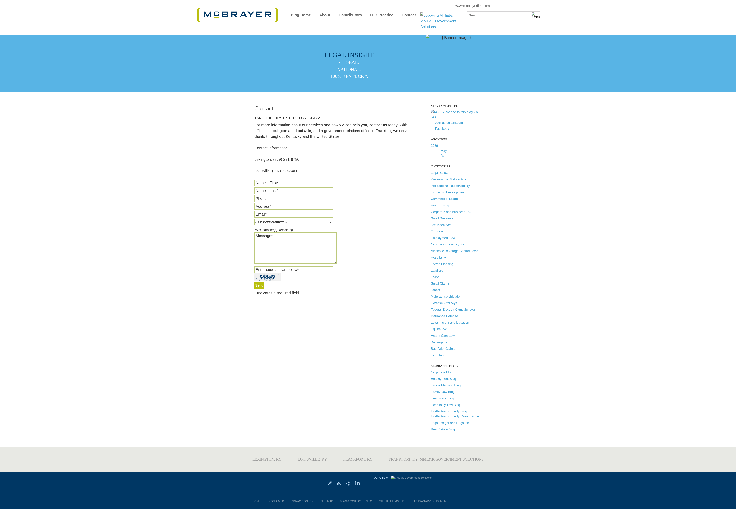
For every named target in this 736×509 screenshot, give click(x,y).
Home (256, 501)
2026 (434, 146)
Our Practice (381, 15)
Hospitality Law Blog (445, 405)
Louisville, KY (312, 459)
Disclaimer (276, 501)
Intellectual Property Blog (449, 411)
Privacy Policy (302, 501)
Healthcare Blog (442, 398)
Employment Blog (443, 379)
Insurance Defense (444, 316)
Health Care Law (443, 335)
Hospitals (437, 355)
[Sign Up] (329, 483)
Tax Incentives (441, 225)
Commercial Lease (444, 199)
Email (261, 214)
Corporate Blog (441, 372)
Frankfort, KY (357, 459)
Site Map (326, 501)
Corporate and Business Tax (451, 212)
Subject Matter (269, 222)
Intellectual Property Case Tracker (455, 416)
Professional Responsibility (450, 186)
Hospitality (438, 257)
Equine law (438, 329)
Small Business (442, 218)
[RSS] (338, 483)
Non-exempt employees (448, 244)
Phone (261, 198)
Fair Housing (440, 205)
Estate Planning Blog (446, 385)
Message (264, 236)
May (444, 151)
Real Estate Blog (443, 429)
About (324, 15)
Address (263, 206)
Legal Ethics (440, 173)
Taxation (437, 231)
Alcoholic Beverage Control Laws (454, 251)
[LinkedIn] (357, 483)
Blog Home (301, 15)
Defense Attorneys (444, 303)
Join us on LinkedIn (449, 123)
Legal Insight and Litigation (450, 322)
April (444, 155)
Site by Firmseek (391, 501)
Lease (435, 277)
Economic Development (448, 192)
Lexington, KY (266, 459)
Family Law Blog (442, 392)
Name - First (267, 183)
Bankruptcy (439, 342)
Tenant (435, 290)
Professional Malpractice (448, 179)
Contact (409, 15)
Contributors (350, 15)
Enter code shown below (277, 270)
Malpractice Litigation (446, 296)
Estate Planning (442, 264)
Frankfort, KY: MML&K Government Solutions (436, 459)
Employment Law (443, 238)
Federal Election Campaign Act (453, 309)
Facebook (442, 129)
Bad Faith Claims (443, 349)
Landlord (437, 270)
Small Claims (440, 283)
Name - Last (267, 191)
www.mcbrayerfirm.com (472, 6)
